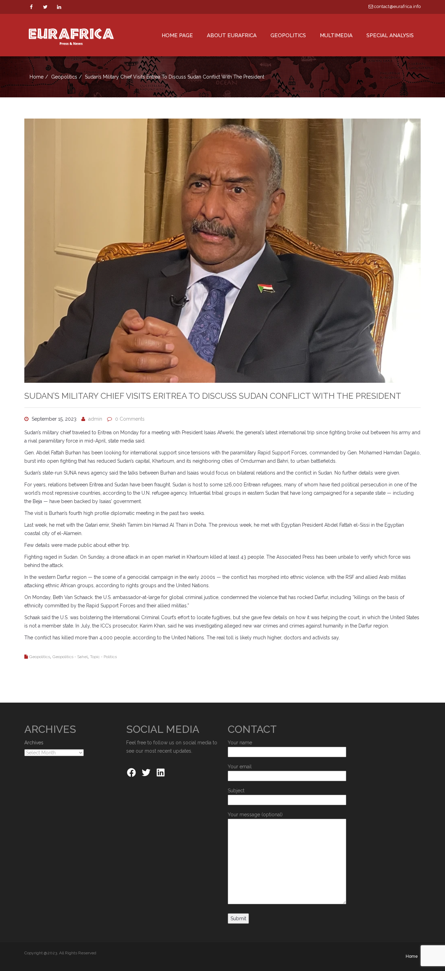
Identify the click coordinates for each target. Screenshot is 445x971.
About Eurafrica (232, 35)
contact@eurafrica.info (397, 6)
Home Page (177, 35)
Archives (33, 742)
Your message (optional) (255, 814)
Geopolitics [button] (288, 35)
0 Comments (130, 419)
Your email (240, 766)
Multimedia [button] (336, 35)
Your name (240, 742)
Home (36, 77)
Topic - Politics (103, 656)
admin (95, 419)
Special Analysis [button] (390, 35)
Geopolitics (64, 77)
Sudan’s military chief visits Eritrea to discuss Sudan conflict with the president (212, 396)
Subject (236, 790)
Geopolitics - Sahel (70, 656)
